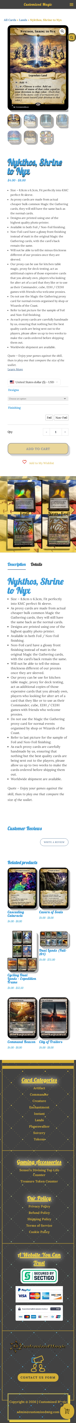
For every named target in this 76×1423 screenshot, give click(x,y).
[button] (62, 31)
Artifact (39, 1088)
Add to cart (38, 449)
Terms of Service (39, 1225)
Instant (39, 1114)
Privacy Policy (39, 1206)
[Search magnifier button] (72, 37)
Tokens (39, 1139)
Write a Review (54, 842)
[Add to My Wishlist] (41, 890)
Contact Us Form (38, 1377)
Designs (13, 390)
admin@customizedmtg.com (38, 1412)
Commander (39, 1094)
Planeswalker (39, 1126)
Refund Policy (39, 1213)
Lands (23, 20)
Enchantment (39, 1107)
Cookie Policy (39, 1232)
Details (36, 564)
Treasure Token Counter (39, 1181)
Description (17, 564)
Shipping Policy (39, 1219)
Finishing (14, 407)
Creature (39, 1101)
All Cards (10, 20)
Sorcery (39, 1133)
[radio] (49, 417)
